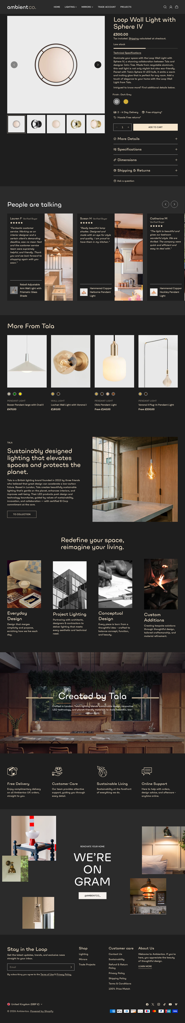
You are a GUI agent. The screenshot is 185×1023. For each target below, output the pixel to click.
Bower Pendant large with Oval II (25, 404)
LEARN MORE (145, 966)
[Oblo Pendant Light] (114, 361)
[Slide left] (165, 204)
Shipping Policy (117, 978)
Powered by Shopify (41, 1011)
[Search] (165, 7)
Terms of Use (47, 974)
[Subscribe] (71, 967)
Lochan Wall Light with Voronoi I (69, 404)
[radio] (117, 102)
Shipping (134, 38)
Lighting (83, 954)
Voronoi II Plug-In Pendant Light (156, 404)
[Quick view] (42, 341)
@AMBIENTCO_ (93, 895)
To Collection (21, 514)
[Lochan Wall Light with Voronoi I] (70, 361)
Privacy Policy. (64, 974)
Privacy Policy (117, 973)
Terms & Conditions (120, 983)
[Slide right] (97, 64)
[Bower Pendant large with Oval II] (27, 361)
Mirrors (83, 959)
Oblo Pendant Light (106, 404)
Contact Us (115, 954)
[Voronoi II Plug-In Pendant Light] (158, 361)
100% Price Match (119, 988)
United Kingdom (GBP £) (25, 1004)
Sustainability (116, 959)
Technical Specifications (127, 52)
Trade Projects (87, 964)
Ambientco (23, 1011)
